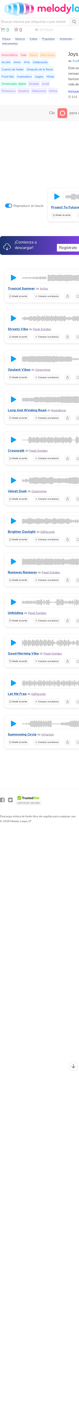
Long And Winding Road (27, 410)
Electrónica (47, 55)
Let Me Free (17, 694)
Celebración (40, 62)
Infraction (47, 735)
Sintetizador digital (13, 84)
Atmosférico (9, 55)
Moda (50, 76)
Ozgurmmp (42, 370)
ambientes (65, 39)
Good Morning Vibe (23, 653)
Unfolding (15, 613)
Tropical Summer (21, 288)
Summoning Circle (22, 734)
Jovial (45, 84)
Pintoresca (8, 91)
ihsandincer (58, 410)
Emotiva (23, 91)
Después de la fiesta (40, 69)
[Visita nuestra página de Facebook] (2, 800)
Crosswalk (16, 450)
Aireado (34, 84)
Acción (6, 62)
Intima (53, 91)
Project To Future (65, 207)
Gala (23, 55)
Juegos (39, 76)
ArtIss (44, 289)
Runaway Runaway (22, 572)
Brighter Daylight (22, 532)
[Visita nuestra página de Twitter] (10, 800)
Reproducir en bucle (28, 206)
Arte (27, 62)
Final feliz (7, 76)
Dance (33, 55)
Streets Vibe (18, 329)
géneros (20, 39)
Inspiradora (24, 76)
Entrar (46, 30)
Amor (17, 62)
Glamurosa (39, 91)
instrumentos (10, 43)
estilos (33, 39)
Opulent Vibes (19, 370)
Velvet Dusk (17, 491)
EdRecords (47, 532)
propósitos (48, 39)
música (6, 39)
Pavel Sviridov (42, 329)
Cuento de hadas (12, 69)
